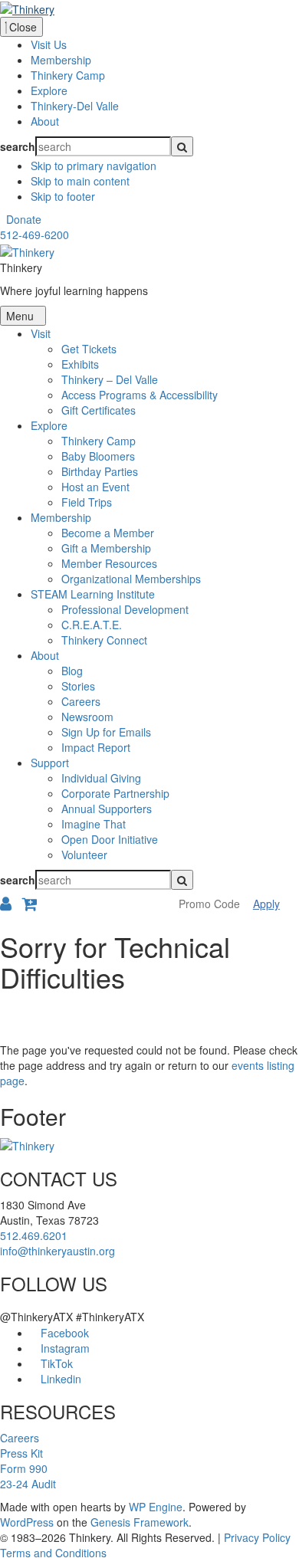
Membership (61, 59)
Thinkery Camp (68, 75)
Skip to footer (63, 196)
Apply (266, 903)
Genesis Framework (139, 1522)
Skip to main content (80, 181)
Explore (49, 90)
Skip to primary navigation (93, 165)
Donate (23, 219)
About (45, 121)
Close (21, 26)
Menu (21, 315)
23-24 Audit (28, 1483)
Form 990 (24, 1468)
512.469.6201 (33, 1235)
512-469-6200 (34, 234)
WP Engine (155, 1506)
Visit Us (49, 44)
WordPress (27, 1522)
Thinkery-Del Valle (75, 105)
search (17, 146)
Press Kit (21, 1453)
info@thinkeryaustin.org (57, 1250)
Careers (19, 1437)
